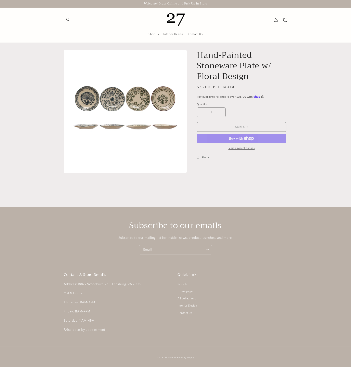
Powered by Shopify (184, 358)
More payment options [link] (242, 148)
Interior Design (187, 305)
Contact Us (185, 313)
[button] (68, 19)
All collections (187, 298)
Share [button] (205, 157)
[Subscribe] (207, 249)
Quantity (202, 104)
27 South (169, 358)
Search (182, 284)
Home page (185, 291)
